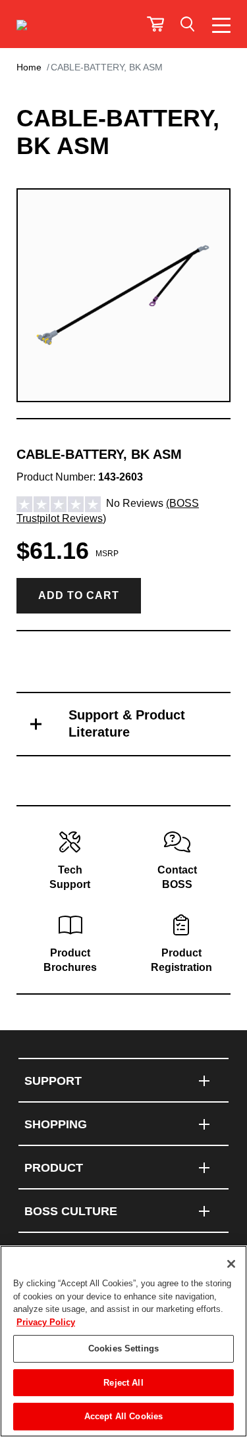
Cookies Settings (123, 1348)
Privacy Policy (45, 1322)
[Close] (231, 1263)
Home (28, 67)
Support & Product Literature (127, 723)
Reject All (123, 1383)
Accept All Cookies (123, 1416)
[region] (123, 1341)
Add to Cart (78, 595)
